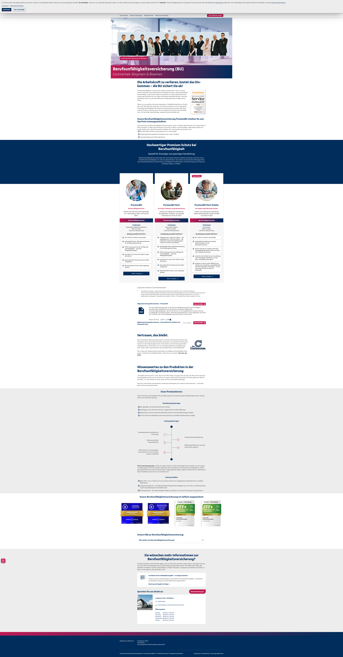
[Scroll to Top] (334, 323)
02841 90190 (161, 601)
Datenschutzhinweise (16, 6)
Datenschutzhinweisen (278, 2)
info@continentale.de (176, 653)
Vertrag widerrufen (217, 653)
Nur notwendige (19, 9)
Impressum (5, 6)
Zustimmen (6, 9)
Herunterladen (198, 304)
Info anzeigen (187, 323)
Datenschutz (219, 2)
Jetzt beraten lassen (215, 15)
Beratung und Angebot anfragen (158, 584)
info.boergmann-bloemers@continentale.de (171, 605)
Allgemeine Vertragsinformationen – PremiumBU (152, 304)
